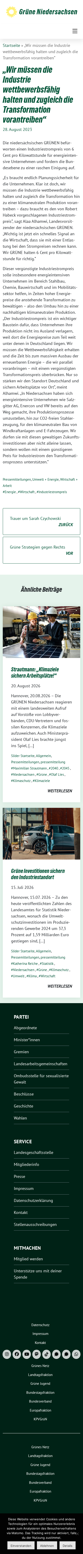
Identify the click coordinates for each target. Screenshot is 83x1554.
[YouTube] (26, 1354)
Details (67, 1546)
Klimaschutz (22, 781)
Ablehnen (47, 1546)
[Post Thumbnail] (41, 631)
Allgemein (43, 756)
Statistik (47, 963)
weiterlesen (59, 791)
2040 (54, 768)
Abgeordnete (25, 1027)
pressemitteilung (53, 762)
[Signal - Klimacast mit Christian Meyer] (56, 1354)
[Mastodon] (36, 1354)
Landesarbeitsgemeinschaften (40, 1063)
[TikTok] (46, 1354)
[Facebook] (16, 1354)
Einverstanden (21, 1546)
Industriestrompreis (53, 492)
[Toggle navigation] (75, 31)
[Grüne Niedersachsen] (11, 11)
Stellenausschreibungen (35, 1224)
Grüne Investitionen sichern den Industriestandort (38, 874)
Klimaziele (42, 781)
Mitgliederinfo (26, 1164)
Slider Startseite (23, 756)
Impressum (24, 1188)
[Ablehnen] (77, 1533)
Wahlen (20, 1118)
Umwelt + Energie (45, 479)
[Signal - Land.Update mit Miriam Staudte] (66, 1354)
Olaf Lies (57, 774)
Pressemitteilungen (17, 479)
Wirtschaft (27, 492)
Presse (19, 1176)
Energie (10, 492)
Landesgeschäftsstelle (33, 1152)
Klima (32, 976)
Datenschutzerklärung (33, 1200)
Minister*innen (27, 1039)
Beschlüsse (24, 1094)
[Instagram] (7, 1354)
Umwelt (18, 976)
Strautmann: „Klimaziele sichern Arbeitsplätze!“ (35, 672)
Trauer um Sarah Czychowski (41, 521)
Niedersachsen (23, 774)
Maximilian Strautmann (30, 768)
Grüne (42, 774)
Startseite (11, 45)
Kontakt (21, 1212)
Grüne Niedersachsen (48, 12)
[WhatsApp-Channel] (76, 1354)
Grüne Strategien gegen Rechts (41, 550)
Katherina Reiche (25, 963)
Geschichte (23, 1106)
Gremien (21, 1051)
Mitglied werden (28, 1258)
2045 (65, 768)
